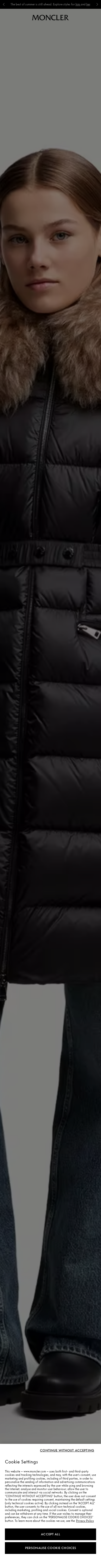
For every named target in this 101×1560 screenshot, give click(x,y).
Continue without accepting (67, 1450)
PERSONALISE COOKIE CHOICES (50, 1548)
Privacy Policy (85, 1521)
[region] (50, 1502)
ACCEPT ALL (50, 1534)
